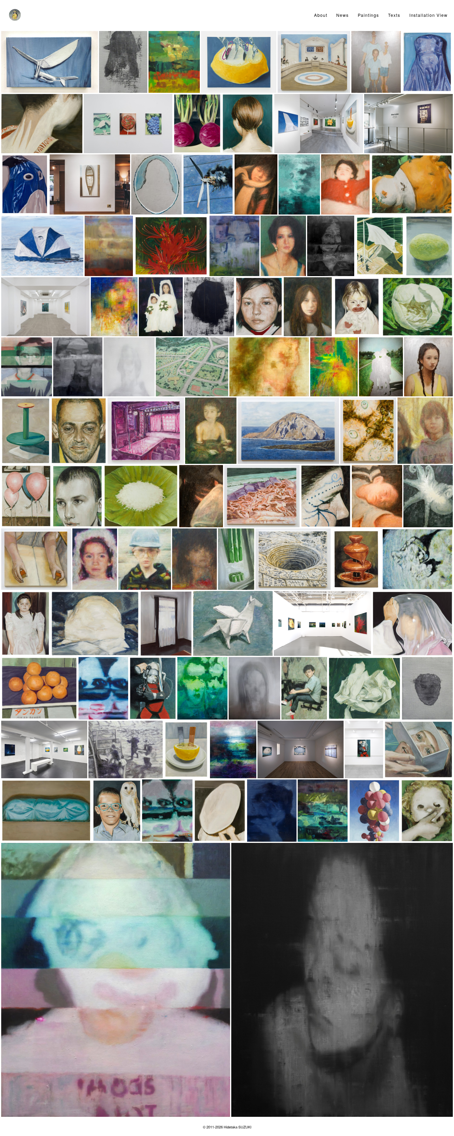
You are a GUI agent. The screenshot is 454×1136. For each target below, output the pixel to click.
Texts (394, 15)
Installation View (428, 15)
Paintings (368, 15)
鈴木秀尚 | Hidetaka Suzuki (15, 15)
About (320, 15)
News (342, 15)
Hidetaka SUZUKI (237, 1126)
